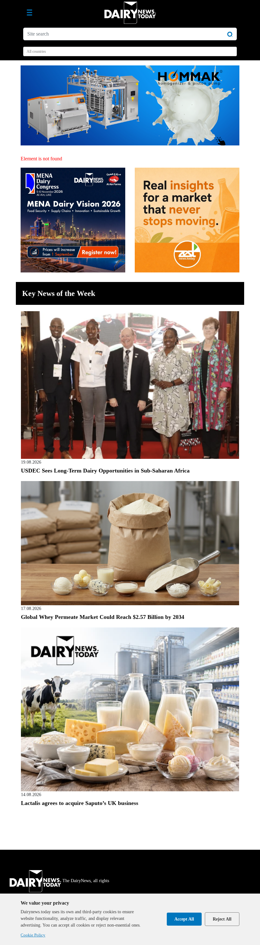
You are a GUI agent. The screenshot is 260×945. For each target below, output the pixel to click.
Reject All (222, 919)
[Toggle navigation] (29, 12)
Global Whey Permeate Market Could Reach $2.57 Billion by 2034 (102, 617)
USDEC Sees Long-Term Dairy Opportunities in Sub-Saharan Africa (105, 470)
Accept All (184, 919)
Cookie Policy (33, 935)
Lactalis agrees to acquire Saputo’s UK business (79, 803)
